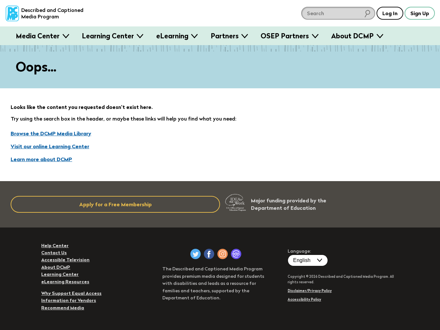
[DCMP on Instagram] (222, 254)
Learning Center (108, 36)
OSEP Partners (285, 36)
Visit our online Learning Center (50, 146)
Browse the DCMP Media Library (51, 133)
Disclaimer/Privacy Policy (310, 290)
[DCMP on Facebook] (209, 254)
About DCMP (352, 36)
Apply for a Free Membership (115, 204)
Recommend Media (62, 308)
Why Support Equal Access (71, 293)
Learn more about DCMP (41, 159)
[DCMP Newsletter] (236, 254)
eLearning (172, 36)
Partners (225, 36)
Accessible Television (65, 260)
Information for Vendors (68, 300)
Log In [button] (389, 13)
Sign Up (419, 13)
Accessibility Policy (304, 299)
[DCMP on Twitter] (195, 254)
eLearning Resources (65, 282)
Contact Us (54, 253)
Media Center (38, 36)
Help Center (55, 245)
